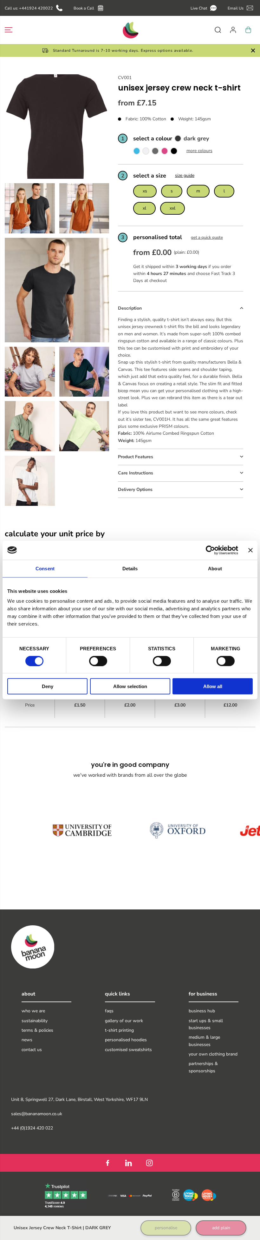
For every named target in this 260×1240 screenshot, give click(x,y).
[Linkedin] (128, 1163)
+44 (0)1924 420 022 (32, 1128)
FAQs (109, 1011)
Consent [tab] (45, 568)
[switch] (98, 661)
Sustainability (35, 1021)
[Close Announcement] (253, 50)
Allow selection (130, 686)
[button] (205, 8)
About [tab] (215, 568)
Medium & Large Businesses (204, 1040)
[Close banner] (250, 550)
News (27, 1040)
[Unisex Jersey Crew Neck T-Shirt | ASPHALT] (155, 152)
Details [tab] (130, 568)
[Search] (218, 30)
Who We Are (33, 1011)
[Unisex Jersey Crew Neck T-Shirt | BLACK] (173, 152)
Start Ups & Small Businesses (206, 1024)
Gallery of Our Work (124, 1021)
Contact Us (32, 1050)
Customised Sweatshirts (128, 1050)
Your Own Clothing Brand (213, 1054)
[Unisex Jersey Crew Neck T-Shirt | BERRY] (164, 152)
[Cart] (248, 30)
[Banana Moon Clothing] (130, 30)
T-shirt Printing (119, 1030)
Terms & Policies (37, 1030)
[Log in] (233, 30)
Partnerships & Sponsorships (203, 1067)
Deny (47, 686)
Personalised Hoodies (126, 1040)
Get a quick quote (207, 237)
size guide (184, 175)
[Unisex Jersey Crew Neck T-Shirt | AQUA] (136, 152)
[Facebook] (107, 1163)
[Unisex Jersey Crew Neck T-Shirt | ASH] (145, 152)
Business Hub (202, 1011)
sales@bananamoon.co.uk (36, 1114)
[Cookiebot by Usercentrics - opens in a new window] (210, 550)
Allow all (212, 686)
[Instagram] (149, 1163)
